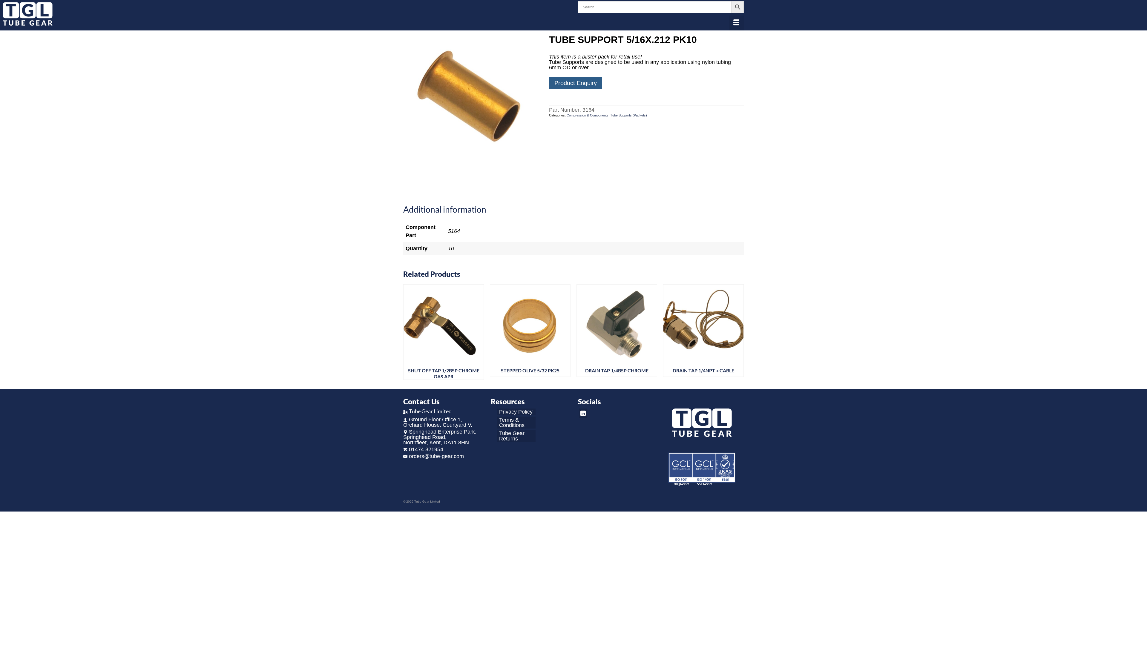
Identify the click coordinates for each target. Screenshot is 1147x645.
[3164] (472, 103)
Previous (408, 332)
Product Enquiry (575, 83)
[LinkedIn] (583, 413)
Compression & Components (587, 115)
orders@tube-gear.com (436, 456)
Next (738, 332)
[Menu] (736, 23)
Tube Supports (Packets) (628, 115)
